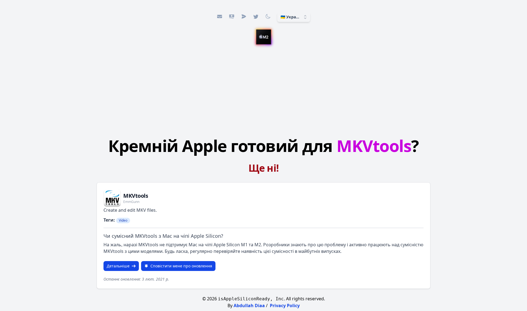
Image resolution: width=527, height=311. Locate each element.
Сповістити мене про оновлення (181, 265)
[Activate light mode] (268, 16)
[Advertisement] (263, 89)
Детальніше (118, 265)
